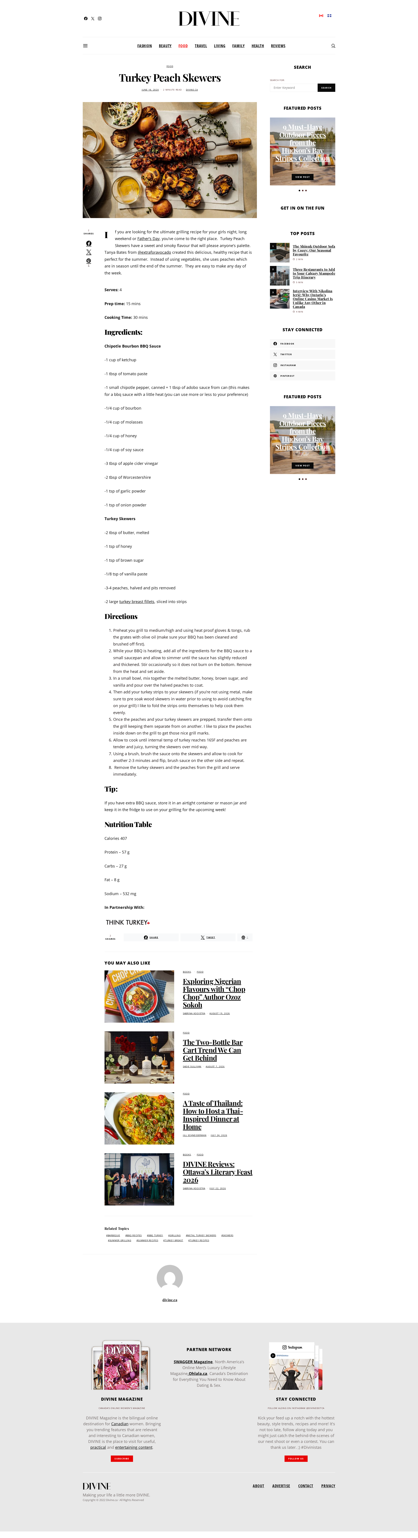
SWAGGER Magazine (193, 1361)
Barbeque (114, 1235)
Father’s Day (148, 238)
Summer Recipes (148, 1240)
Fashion (144, 45)
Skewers (228, 1235)
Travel (201, 45)
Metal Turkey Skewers (201, 1235)
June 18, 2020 (150, 89)
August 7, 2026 (215, 1066)
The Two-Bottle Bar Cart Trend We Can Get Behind (213, 1049)
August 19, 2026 (219, 1013)
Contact (305, 1485)
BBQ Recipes (134, 1235)
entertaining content (133, 1447)
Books (187, 971)
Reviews (278, 45)
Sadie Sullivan (192, 1066)
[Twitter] (93, 18)
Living (219, 45)
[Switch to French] (329, 15)
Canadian (119, 1423)
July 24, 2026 (219, 1135)
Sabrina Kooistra (194, 1013)
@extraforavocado (154, 252)
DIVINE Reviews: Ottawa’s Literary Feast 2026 (218, 1171)
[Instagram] (100, 18)
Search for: (277, 80)
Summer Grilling (120, 1240)
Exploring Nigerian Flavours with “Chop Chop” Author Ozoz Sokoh (214, 992)
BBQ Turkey (155, 1235)
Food (183, 45)
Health (258, 45)
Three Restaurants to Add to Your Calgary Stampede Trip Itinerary (314, 273)
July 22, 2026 (217, 1188)
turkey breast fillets (136, 601)
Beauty (165, 45)
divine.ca (192, 89)
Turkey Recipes (199, 1240)
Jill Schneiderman (194, 1135)
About (258, 1485)
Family (238, 45)
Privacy (328, 1485)
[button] (299, 190)
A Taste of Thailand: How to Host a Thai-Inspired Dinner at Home (213, 1114)
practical (98, 1447)
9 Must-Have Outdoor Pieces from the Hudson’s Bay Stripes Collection (302, 142)
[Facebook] (86, 18)
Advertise (281, 1485)
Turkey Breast (174, 1240)
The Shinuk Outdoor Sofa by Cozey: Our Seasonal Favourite (314, 250)
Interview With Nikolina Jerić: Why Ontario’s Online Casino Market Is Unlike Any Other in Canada (313, 299)
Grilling (175, 1235)
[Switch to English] (321, 15)
